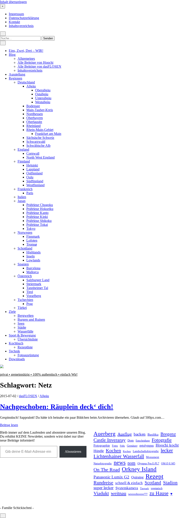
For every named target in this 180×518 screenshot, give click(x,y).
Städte (22, 327)
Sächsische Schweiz (40, 137)
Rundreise (103, 482)
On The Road (107, 469)
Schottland (25, 248)
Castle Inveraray (110, 440)
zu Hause (158, 493)
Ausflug (124, 434)
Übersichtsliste (28, 339)
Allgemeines (26, 58)
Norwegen (25, 232)
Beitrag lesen (9, 425)
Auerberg (104, 434)
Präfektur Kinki (37, 217)
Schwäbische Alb (38, 145)
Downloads (17, 359)
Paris (29, 193)
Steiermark (33, 284)
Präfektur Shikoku (39, 221)
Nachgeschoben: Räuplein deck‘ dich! (56, 407)
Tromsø (31, 244)
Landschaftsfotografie (146, 451)
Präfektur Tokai (37, 224)
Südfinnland (34, 181)
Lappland (33, 169)
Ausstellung (17, 74)
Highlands (33, 252)
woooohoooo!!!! (138, 494)
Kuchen (127, 451)
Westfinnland (35, 185)
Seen (21, 323)
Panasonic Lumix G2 (111, 477)
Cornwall (32, 153)
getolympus (146, 445)
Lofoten (31, 240)
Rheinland (33, 126)
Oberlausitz (34, 122)
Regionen (15, 78)
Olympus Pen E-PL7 (148, 463)
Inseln (30, 256)
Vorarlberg (33, 296)
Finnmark (33, 236)
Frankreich (25, 189)
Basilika (153, 434)
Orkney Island (139, 469)
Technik (14, 351)
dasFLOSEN (28, 396)
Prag (29, 304)
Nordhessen (34, 114)
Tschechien (25, 300)
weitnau (118, 493)
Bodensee (33, 106)
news (120, 462)
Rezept (154, 476)
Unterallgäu (43, 98)
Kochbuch (16, 343)
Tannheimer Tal (37, 288)
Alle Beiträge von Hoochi (35, 62)
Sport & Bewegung (22, 335)
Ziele (12, 311)
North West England (40, 157)
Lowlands (33, 260)
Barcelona (33, 268)
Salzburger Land (37, 280)
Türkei (22, 308)
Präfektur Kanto (37, 213)
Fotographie (102, 445)
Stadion (170, 482)
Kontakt (14, 22)
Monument (152, 457)
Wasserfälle (25, 331)
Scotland (153, 482)
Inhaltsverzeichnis (21, 26)
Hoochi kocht (167, 445)
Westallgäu (42, 102)
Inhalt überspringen (13, 2)
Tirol (29, 292)
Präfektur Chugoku (39, 205)
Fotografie (162, 440)
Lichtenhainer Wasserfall (119, 456)
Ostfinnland (34, 173)
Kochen (113, 450)
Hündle (99, 451)
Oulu (29, 177)
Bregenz (168, 434)
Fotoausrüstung (28, 355)
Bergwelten (26, 315)
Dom (131, 440)
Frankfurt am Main (48, 134)
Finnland (24, 161)
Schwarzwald (35, 141)
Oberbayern (34, 118)
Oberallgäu (42, 90)
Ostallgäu (41, 94)
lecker (167, 450)
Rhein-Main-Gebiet (39, 130)
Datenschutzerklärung (24, 18)
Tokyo (30, 228)
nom (131, 462)
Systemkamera (126, 488)
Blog (12, 54)
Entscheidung (143, 440)
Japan (21, 201)
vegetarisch (156, 488)
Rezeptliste (25, 347)
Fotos (115, 445)
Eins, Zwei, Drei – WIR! (26, 51)
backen (140, 434)
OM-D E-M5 (168, 463)
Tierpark (144, 488)
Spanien (23, 264)
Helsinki (32, 165)
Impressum (16, 14)
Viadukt (101, 493)
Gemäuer (132, 445)
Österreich (25, 276)
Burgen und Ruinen (31, 319)
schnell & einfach (129, 483)
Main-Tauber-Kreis (39, 110)
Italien (22, 197)
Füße (122, 446)
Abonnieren (73, 451)
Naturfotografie (103, 463)
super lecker (103, 487)
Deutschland (26, 82)
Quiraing (137, 477)
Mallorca (32, 272)
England (23, 149)
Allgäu (31, 86)
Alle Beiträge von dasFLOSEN (39, 66)
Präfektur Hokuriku (39, 209)
